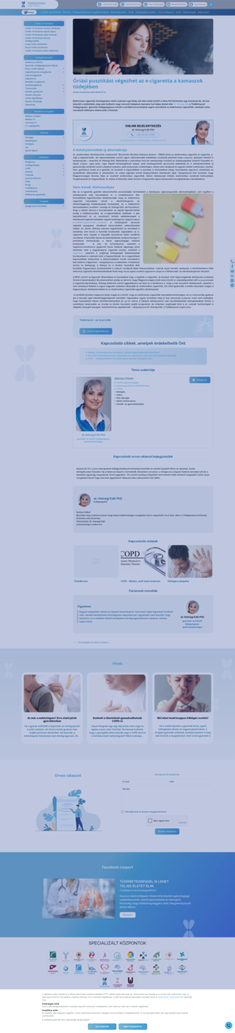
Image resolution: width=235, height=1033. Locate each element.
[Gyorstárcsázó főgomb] (228, 1025)
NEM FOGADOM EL (133, 1026)
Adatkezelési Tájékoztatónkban (171, 997)
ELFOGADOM (102, 1026)
